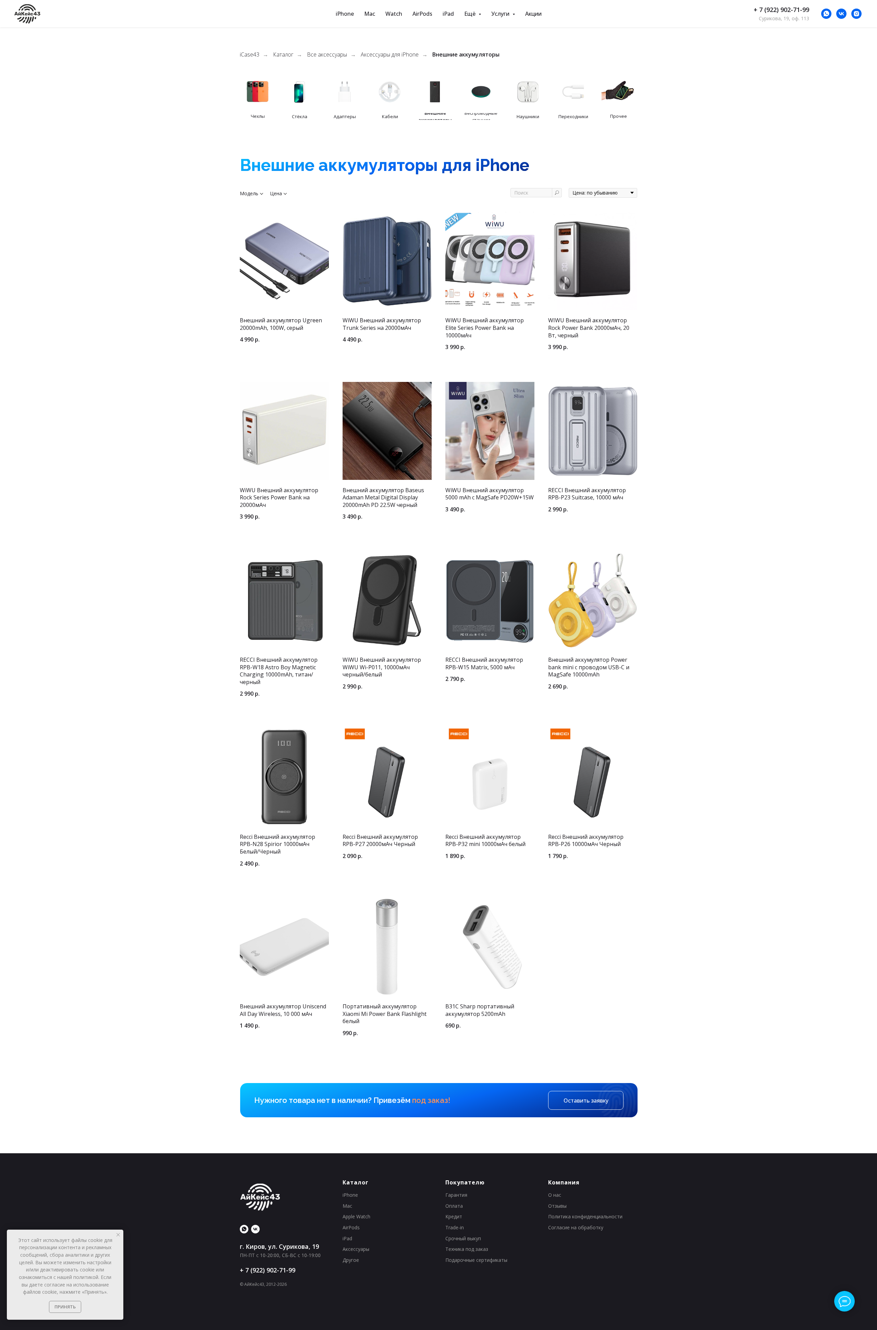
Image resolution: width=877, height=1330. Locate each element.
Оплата (454, 1206)
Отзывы (557, 1206)
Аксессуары (356, 1249)
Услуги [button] (501, 13)
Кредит (453, 1216)
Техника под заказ (466, 1249)
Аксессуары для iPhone (390, 54)
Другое (351, 1260)
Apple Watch (356, 1216)
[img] (435, 92)
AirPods (422, 13)
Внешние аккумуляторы (465, 54)
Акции (533, 13)
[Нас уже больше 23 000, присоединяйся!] (841, 14)
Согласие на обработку (575, 1227)
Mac (369, 13)
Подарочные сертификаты (476, 1260)
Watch (393, 13)
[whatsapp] (826, 14)
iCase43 (249, 54)
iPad (448, 13)
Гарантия (456, 1195)
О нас (554, 1195)
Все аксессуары (327, 54)
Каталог (283, 54)
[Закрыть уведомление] (118, 1234)
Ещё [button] (470, 13)
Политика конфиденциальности (585, 1216)
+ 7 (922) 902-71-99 (781, 9)
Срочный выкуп (463, 1238)
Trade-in (454, 1227)
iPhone (345, 13)
